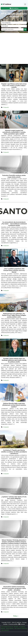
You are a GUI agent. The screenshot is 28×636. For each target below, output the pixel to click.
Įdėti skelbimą (14, 8)
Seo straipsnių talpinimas (20, 628)
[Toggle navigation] (25, 4)
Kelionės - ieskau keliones (7, 628)
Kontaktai (22, 624)
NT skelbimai (7, 4)
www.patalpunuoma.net (7, 626)
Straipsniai (6, 107)
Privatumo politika (13, 624)
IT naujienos (22, 626)
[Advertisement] (14, 48)
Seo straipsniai (5, 630)
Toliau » (15, 616)
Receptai (16, 626)
